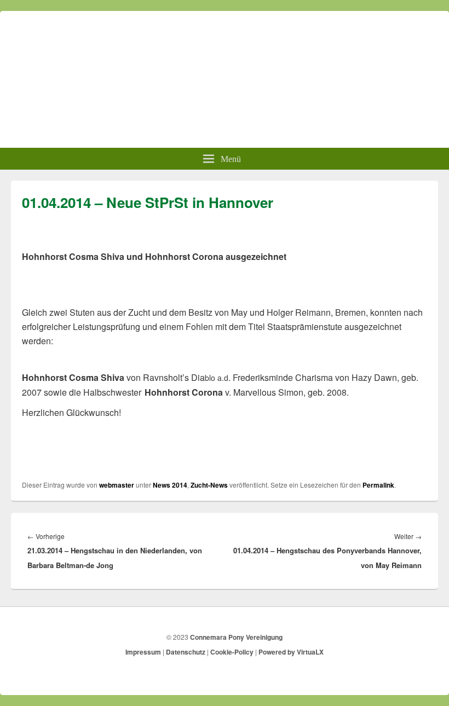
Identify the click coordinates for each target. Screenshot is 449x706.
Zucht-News (209, 485)
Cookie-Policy (232, 652)
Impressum (143, 652)
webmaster (116, 485)
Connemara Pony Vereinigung (236, 637)
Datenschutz (185, 652)
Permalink (378, 485)
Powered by (291, 652)
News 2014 (170, 485)
